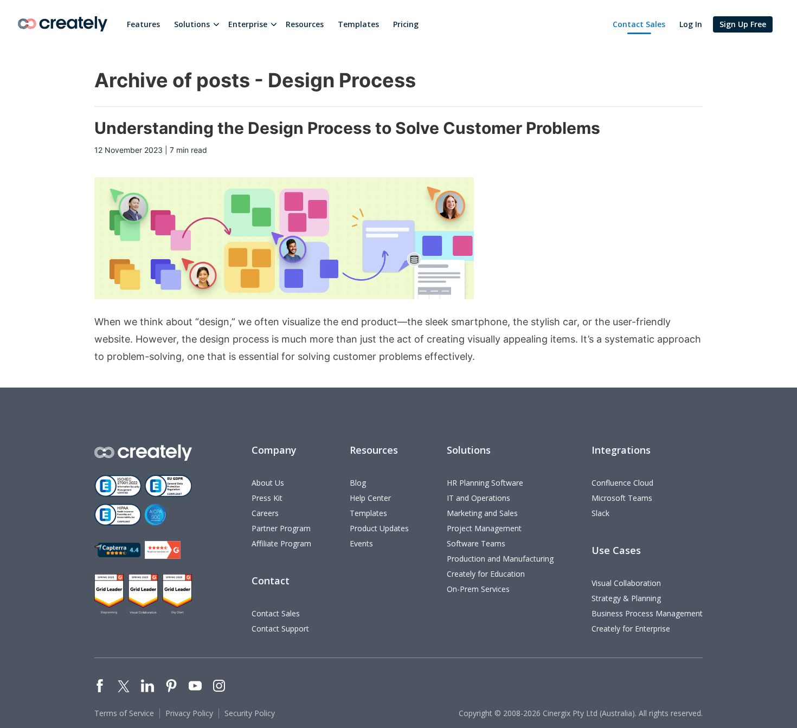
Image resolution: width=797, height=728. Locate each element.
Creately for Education (486, 574)
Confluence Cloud (622, 483)
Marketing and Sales (482, 513)
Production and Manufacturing (500, 558)
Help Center (370, 498)
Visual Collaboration (626, 583)
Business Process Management (647, 613)
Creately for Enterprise (631, 628)
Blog (358, 483)
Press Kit (267, 498)
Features (143, 24)
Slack (600, 513)
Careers (265, 513)
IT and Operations (478, 498)
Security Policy (249, 713)
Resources (305, 24)
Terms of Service (124, 713)
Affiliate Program (281, 543)
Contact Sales (639, 24)
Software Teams (476, 543)
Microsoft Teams (622, 498)
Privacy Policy (189, 713)
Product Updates (379, 528)
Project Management (484, 528)
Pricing (406, 24)
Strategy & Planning (626, 598)
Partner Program (281, 528)
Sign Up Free (742, 24)
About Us (268, 483)
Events (361, 543)
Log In (690, 24)
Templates (358, 24)
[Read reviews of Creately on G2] (163, 550)
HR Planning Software (485, 483)
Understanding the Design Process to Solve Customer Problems (347, 128)
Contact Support (280, 628)
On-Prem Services (478, 589)
